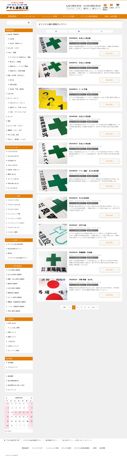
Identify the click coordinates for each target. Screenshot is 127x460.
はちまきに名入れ (13, 156)
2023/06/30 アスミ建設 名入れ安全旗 (84, 171)
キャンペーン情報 (13, 350)
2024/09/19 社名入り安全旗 (79, 38)
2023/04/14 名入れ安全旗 (79, 198)
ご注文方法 (11, 341)
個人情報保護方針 (13, 380)
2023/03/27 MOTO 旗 (77, 225)
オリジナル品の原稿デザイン (78, 43)
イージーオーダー (29, 16)
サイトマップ (12, 390)
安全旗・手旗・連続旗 (17, 89)
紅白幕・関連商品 (13, 34)
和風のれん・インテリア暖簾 (19, 66)
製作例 (10, 253)
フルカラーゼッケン (14, 227)
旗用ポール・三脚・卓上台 (18, 107)
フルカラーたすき (13, 200)
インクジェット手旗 (14, 214)
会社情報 (102, 448)
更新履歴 (10, 376)
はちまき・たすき (13, 48)
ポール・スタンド (13, 98)
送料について (12, 332)
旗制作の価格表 (12, 283)
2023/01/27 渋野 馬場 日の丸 (81, 279)
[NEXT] (31, 398)
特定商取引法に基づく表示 (16, 385)
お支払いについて (13, 346)
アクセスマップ (12, 367)
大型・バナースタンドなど (18, 112)
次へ (93, 307)
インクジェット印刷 (49, 16)
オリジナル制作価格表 (89, 16)
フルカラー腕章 (12, 232)
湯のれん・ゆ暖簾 (15, 61)
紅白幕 (12, 39)
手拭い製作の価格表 (14, 311)
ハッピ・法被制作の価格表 (16, 306)
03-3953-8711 (74, 6)
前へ (65, 307)
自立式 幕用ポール (16, 43)
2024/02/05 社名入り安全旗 (79, 116)
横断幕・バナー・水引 (15, 130)
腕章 (9, 121)
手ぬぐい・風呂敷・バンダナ (17, 139)
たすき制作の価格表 (14, 270)
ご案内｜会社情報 (110, 16)
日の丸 (12, 80)
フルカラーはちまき (14, 204)
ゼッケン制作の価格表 (15, 297)
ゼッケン (10, 116)
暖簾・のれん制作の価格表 (16, 279)
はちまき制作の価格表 (15, 274)
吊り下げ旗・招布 (13, 135)
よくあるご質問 (14, 327)
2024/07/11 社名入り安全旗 (79, 63)
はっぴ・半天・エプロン (15, 125)
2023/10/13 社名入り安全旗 (79, 143)
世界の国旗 (13, 84)
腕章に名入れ (12, 174)
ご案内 (94, 448)
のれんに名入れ (12, 165)
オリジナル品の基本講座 (15, 244)
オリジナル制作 (69, 16)
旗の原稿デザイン (92, 43)
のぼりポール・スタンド (17, 103)
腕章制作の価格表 (13, 293)
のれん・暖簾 (12, 52)
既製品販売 (12, 16)
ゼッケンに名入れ (13, 179)
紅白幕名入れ (12, 160)
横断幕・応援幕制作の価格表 (17, 302)
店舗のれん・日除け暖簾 (17, 71)
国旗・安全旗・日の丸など (16, 75)
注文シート (97, 8)
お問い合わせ (12, 323)
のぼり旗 (10, 93)
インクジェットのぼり (15, 218)
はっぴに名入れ (12, 188)
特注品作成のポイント (15, 248)
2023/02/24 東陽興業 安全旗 (80, 252)
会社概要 (10, 362)
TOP (12, 440)
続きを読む (109, 53)
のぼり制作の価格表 (14, 288)
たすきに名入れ (12, 151)
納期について (12, 337)
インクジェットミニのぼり (16, 223)
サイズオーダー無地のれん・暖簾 (20, 57)
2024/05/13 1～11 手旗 (78, 89)
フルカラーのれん (13, 209)
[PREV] (7, 398)
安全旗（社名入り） (14, 169)
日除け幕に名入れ (13, 183)
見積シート (88, 8)
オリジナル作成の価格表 (81, 448)
